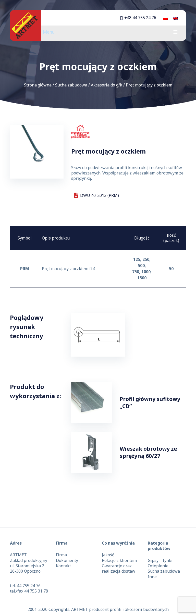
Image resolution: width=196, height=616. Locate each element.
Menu (49, 32)
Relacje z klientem (119, 560)
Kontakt (63, 566)
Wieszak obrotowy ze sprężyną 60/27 (148, 452)
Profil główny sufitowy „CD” (150, 402)
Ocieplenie (158, 566)
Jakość (108, 555)
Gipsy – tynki (160, 560)
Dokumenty (67, 560)
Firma (61, 555)
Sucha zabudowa (71, 85)
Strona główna (38, 85)
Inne (152, 577)
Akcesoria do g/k (106, 85)
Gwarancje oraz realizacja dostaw (118, 568)
